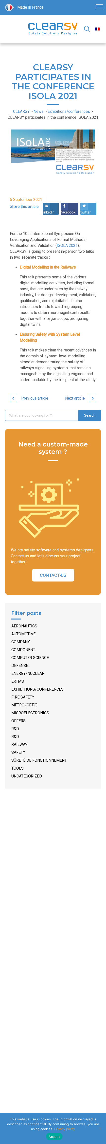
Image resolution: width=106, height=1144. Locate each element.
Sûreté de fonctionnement (39, 760)
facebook (68, 212)
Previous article (34, 398)
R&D (15, 728)
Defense (19, 665)
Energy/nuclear (27, 673)
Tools (17, 768)
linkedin (48, 212)
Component (23, 649)
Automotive (23, 634)
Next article (75, 398)
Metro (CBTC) (24, 705)
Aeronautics (24, 626)
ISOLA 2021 (67, 245)
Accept (54, 1137)
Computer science (30, 657)
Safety (18, 752)
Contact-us (53, 575)
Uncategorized (26, 776)
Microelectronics (30, 713)
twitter (85, 212)
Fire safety (22, 697)
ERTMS (17, 681)
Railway (19, 744)
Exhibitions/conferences (37, 689)
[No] (99, 1128)
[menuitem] (97, 29)
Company (20, 642)
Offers (18, 720)
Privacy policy (64, 1129)
